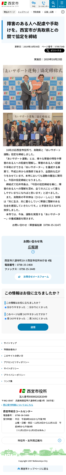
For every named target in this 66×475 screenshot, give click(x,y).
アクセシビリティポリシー (16, 362)
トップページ (23, 11)
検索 (53, 6)
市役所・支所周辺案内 (30, 440)
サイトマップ (10, 343)
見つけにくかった (38, 318)
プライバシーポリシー (14, 374)
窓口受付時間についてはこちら (18, 404)
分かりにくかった (38, 307)
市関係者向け (10, 349)
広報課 (33, 246)
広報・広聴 (49, 11)
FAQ (33, 6)
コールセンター (43, 6)
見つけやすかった (16, 318)
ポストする (56, 50)
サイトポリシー (11, 368)
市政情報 (36, 11)
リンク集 (8, 381)
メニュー (62, 6)
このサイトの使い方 (13, 355)
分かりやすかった (16, 307)
